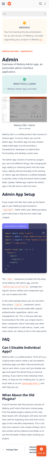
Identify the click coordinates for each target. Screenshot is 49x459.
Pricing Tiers (12, 449)
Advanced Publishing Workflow (34, 450)
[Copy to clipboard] (43, 233)
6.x (41, 39)
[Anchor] (37, 183)
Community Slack (29, 383)
